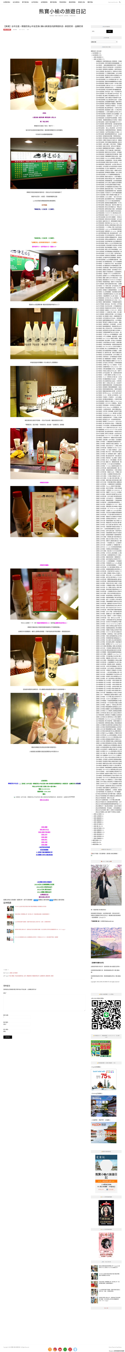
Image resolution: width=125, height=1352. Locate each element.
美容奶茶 (48, 976)
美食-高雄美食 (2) (98, 838)
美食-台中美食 (7, 29)
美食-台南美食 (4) (98, 816)
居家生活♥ (81, 2)
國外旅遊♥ (53, 2)
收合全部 (99, 51)
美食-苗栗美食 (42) (99, 836)
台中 (25, 976)
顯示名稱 (5, 1016)
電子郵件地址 (5, 1023)
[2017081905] (44, 453)
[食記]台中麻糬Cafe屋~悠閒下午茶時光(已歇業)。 (108, 812)
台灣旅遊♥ (44, 2)
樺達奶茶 (29, 976)
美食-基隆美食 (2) (98, 820)
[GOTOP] (75, 1349)
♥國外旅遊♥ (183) (97, 840)
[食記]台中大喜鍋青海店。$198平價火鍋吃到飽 (107, 800)
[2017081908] (44, 333)
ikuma (15, 29)
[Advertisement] (44, 45)
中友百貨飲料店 (19, 976)
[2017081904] (44, 84)
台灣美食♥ (6, 2)
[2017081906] (44, 163)
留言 (5, 993)
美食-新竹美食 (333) (99, 828)
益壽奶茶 (42, 976)
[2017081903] (44, 594)
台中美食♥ (34, 2)
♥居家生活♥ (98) (96, 842)
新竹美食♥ (25, 2)
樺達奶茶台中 (35, 976)
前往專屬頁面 (106, 1212)
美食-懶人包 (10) (98, 826)
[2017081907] (44, 275)
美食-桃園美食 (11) (99, 830)
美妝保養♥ (72, 2)
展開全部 (93, 51)
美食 (52, 976)
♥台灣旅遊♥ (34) (96, 53)
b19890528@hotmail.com (107, 921)
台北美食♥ (16, 2)
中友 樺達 (11, 976)
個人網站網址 (5, 1030)
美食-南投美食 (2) (98, 57)
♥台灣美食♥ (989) (97, 55)
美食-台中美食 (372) (99, 59)
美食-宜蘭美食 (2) (98, 822)
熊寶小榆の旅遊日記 (62, 11)
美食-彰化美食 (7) (98, 824)
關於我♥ (90, 2)
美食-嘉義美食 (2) (98, 818)
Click (123, 291)
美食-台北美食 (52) (99, 814)
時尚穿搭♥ (63, 2)
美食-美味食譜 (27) (99, 834)
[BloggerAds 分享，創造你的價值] (106, 1204)
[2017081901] (45, 718)
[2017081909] (44, 391)
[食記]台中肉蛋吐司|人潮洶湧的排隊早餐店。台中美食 (109, 802)
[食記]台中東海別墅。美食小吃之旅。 (105, 798)
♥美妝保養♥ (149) (97, 844)
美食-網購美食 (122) (99, 832)
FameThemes (119, 1347)
